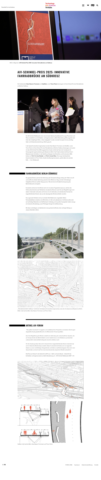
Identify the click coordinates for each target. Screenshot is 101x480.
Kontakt (96, 465)
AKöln (11, 62)
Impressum (77, 465)
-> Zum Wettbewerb (34, 160)
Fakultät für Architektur (8, 7)
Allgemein (16, 62)
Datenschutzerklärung (87, 465)
